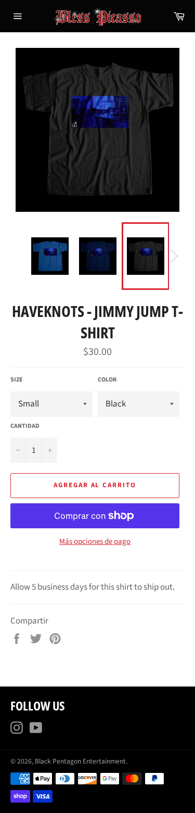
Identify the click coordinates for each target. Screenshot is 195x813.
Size (16, 380)
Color (107, 380)
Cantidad (25, 426)
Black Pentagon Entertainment (80, 761)
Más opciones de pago (95, 542)
